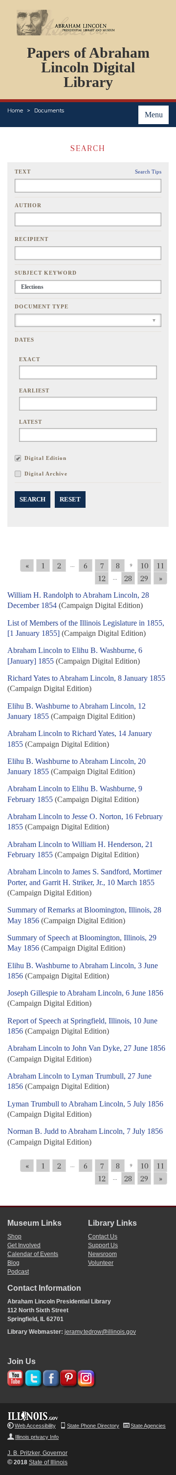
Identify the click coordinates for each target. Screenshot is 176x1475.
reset (70, 499)
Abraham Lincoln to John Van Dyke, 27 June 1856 (86, 1048)
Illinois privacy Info (37, 1437)
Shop (14, 1236)
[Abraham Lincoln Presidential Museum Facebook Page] (50, 1376)
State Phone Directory (93, 1426)
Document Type (41, 306)
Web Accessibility (35, 1426)
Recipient (31, 239)
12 (102, 578)
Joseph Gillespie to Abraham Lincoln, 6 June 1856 (85, 993)
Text (23, 171)
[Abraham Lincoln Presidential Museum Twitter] (32, 1376)
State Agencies (148, 1426)
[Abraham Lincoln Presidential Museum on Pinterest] (67, 1376)
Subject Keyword (46, 273)
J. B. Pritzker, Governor (37, 1453)
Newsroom (102, 1254)
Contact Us (102, 1236)
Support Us (103, 1245)
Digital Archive (45, 474)
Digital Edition (45, 458)
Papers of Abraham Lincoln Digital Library (88, 67)
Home (15, 110)
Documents (49, 110)
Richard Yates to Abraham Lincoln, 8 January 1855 (86, 678)
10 (144, 565)
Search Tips (148, 171)
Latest (30, 422)
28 (128, 578)
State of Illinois (48, 1462)
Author (28, 205)
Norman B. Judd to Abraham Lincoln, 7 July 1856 (85, 1131)
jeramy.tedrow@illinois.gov (100, 1331)
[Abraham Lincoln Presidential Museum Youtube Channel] (14, 1376)
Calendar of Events (32, 1254)
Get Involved (24, 1245)
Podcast (18, 1271)
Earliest (34, 390)
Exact (29, 359)
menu (154, 114)
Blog (13, 1262)
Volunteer (100, 1262)
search (32, 499)
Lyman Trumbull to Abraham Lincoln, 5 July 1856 (85, 1104)
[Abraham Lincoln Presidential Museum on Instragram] (85, 1376)
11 (160, 565)
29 (144, 578)
